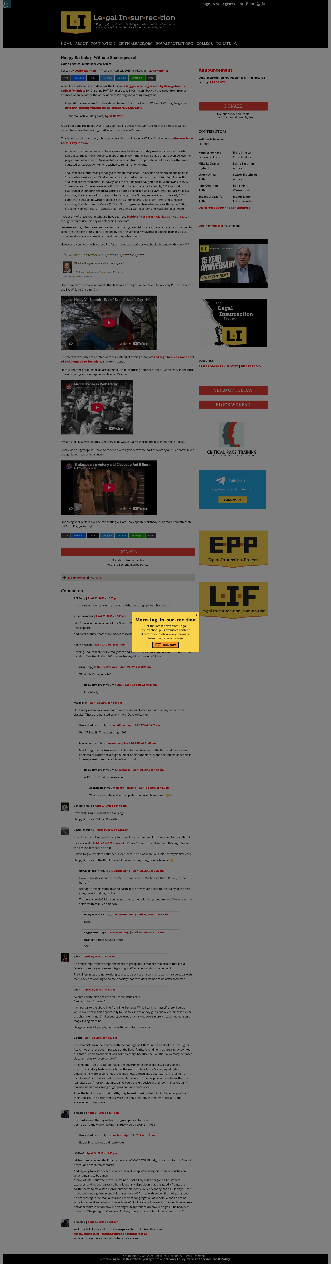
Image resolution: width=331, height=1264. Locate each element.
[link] (165, 615)
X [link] (197, 615)
